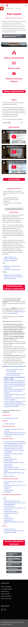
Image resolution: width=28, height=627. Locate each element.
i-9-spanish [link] (6, 488)
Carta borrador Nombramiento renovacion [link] (13, 448)
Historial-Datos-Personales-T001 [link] (11, 513)
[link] (2, 8)
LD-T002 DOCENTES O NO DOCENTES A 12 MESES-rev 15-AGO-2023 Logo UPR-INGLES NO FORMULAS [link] (14, 386)
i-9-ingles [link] (6, 514)
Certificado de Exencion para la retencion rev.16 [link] (14, 485)
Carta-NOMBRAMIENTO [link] (9, 504)
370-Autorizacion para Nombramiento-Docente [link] (14, 441)
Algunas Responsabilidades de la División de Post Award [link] (12, 36)
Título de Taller (7, 122)
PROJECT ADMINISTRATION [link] (11, 258)
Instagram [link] (5, 609)
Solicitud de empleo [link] (8, 465)
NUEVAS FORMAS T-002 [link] (10, 257)
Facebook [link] (2, 609)
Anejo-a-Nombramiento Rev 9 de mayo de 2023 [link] (14, 443)
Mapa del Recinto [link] (5, 591)
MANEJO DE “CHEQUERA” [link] (10, 260)
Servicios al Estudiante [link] (6, 586)
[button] (14, 36)
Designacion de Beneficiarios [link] (10, 459)
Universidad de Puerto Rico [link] (17, 622)
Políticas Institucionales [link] (6, 596)
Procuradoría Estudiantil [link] (6, 589)
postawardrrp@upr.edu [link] (13, 313)
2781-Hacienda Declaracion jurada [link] (11, 501)
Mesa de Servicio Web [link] (6, 598)
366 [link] (5, 497)
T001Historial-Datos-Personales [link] (11, 467)
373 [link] (5, 499)
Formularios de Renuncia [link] (9, 529)
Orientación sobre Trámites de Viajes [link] (12, 269)
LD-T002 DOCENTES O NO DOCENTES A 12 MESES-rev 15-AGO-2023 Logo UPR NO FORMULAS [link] (14, 391)
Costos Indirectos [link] (13, 568)
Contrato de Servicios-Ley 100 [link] (11, 418)
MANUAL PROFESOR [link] (9, 476)
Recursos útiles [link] (14, 68)
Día (21, 122)
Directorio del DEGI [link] (5, 593)
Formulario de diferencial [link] (9, 423)
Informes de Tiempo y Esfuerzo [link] (13, 564)
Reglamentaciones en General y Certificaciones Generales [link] (14, 559)
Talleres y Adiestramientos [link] (14, 58)
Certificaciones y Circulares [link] (12, 554)
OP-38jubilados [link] (7, 492)
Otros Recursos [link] (12, 572)
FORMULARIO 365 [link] (8, 460)
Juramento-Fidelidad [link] (8, 490)
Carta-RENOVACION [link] (9, 506)
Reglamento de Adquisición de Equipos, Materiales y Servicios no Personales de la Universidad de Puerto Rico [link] (13, 276)
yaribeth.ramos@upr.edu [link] (19, 311)
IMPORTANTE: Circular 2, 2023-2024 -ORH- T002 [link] (13, 366)
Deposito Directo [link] (7, 457)
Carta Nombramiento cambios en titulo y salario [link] (14, 432)
